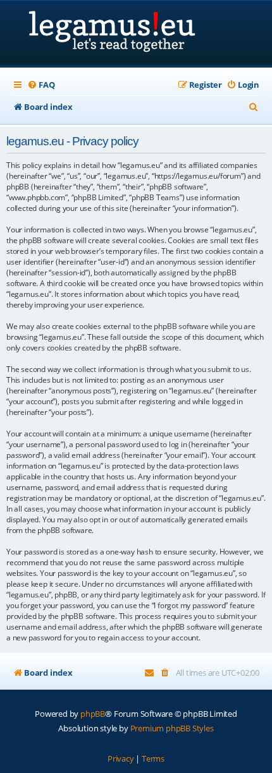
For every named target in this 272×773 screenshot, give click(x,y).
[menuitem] (40, 85)
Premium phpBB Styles (172, 728)
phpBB (92, 713)
